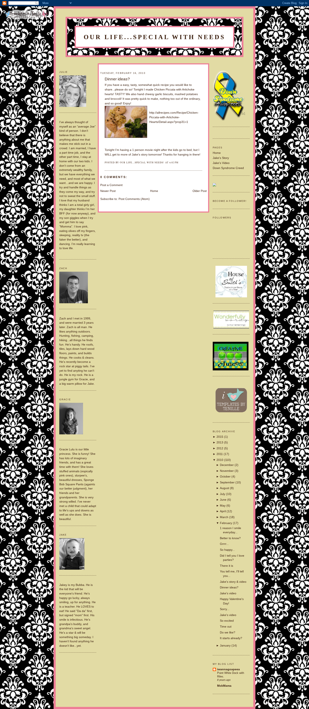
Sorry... (224, 609)
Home (217, 152)
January (225, 645)
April (223, 511)
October (225, 476)
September (227, 482)
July (222, 494)
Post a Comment (111, 185)
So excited (227, 620)
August (224, 488)
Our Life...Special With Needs (155, 37)
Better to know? (230, 538)
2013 (220, 442)
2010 (220, 460)
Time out (225, 626)
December (227, 465)
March (224, 517)
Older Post (200, 191)
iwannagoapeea (228, 669)
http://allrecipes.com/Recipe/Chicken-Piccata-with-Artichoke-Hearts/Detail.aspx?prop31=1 (174, 117)
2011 (220, 454)
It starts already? (231, 638)
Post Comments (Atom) (134, 199)
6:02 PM (174, 162)
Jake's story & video (233, 581)
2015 (220, 436)
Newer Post (108, 191)
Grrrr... (224, 543)
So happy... (227, 549)
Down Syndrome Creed (228, 168)
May (223, 505)
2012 (220, 448)
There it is (226, 565)
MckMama (224, 685)
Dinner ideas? (229, 587)
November (227, 470)
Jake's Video (221, 163)
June (223, 499)
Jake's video (228, 593)
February (226, 523)
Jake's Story (221, 158)
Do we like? (227, 632)
